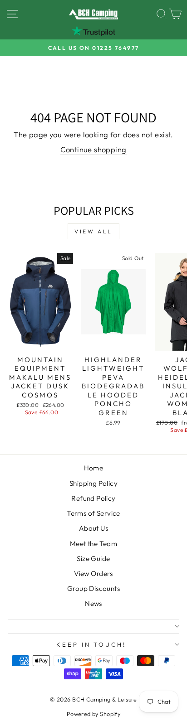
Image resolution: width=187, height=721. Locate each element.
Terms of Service (93, 513)
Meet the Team (93, 543)
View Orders (93, 573)
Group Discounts (93, 588)
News (93, 603)
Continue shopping (93, 149)
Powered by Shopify (93, 713)
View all (93, 231)
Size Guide (93, 558)
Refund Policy (93, 498)
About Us (93, 528)
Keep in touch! (91, 644)
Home (93, 468)
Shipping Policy (93, 483)
